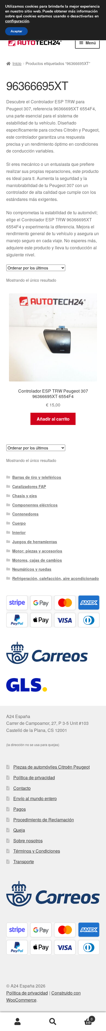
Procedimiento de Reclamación (43, 819)
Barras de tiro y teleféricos (36, 477)
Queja (19, 830)
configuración (17, 21)
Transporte (23, 861)
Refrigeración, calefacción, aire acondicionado (55, 578)
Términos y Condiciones (36, 851)
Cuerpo (19, 523)
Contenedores (25, 514)
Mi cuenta (17, 1022)
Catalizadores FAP (29, 486)
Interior (19, 532)
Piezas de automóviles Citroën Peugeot (51, 767)
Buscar (53, 1022)
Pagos (19, 809)
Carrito (82, 1017)
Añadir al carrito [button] (53, 419)
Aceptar (16, 31)
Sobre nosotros (28, 840)
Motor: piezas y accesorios (37, 551)
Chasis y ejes (24, 495)
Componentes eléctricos (35, 505)
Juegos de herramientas (34, 541)
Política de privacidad (34, 777)
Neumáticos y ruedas (31, 569)
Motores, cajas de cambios (37, 560)
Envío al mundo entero (35, 798)
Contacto (22, 788)
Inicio (17, 63)
